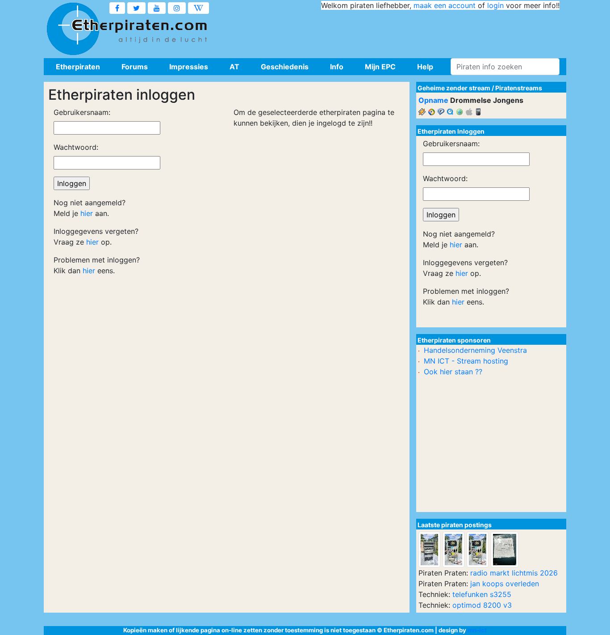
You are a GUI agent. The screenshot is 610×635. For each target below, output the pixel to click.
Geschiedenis (285, 66)
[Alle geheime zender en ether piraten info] (72, 29)
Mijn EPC (380, 66)
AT (234, 66)
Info (336, 66)
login (495, 5)
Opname (433, 100)
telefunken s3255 (481, 594)
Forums (134, 66)
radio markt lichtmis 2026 (514, 572)
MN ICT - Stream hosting (466, 360)
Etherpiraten (78, 66)
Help (425, 66)
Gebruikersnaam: (82, 112)
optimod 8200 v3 (482, 605)
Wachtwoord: (76, 147)
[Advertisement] (397, 31)
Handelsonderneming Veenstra (475, 350)
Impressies (188, 66)
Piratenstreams (518, 88)
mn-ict (477, 630)
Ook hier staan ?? (453, 371)
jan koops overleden (504, 583)
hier (86, 213)
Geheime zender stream (454, 88)
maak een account (445, 5)
